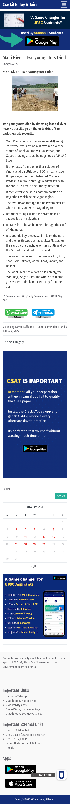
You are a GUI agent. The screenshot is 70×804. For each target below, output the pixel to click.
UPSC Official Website (18, 730)
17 (16, 544)
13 (44, 537)
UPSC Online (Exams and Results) (25, 735)
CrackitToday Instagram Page (23, 709)
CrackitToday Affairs (20, 4)
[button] (62, 775)
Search (7, 489)
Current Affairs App (17, 696)
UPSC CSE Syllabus (17, 739)
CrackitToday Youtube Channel (24, 713)
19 (34, 544)
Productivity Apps (16, 705)
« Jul (34, 566)
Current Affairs (13, 296)
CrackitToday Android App (21, 700)
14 (53, 537)
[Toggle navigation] (64, 4)
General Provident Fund (51, 327)
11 (25, 537)
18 (25, 544)
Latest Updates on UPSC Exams (24, 743)
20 (43, 544)
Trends (10, 747)
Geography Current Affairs (35, 296)
